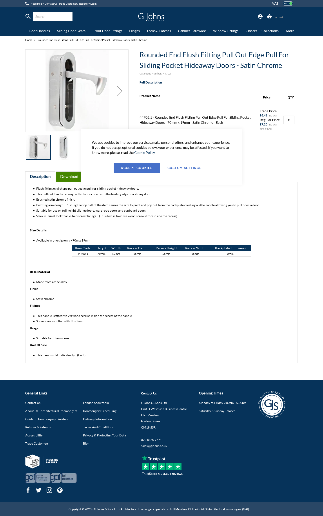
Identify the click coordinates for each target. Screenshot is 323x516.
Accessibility (34, 435)
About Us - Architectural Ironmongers (51, 411)
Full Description (151, 82)
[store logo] (151, 17)
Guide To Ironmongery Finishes (46, 419)
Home (29, 40)
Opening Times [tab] (211, 393)
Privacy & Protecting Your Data (104, 435)
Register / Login (88, 3)
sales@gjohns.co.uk (154, 446)
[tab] (260, 16)
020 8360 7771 (151, 440)
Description (40, 176)
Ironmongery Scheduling (99, 411)
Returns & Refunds (38, 427)
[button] (119, 91)
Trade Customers (37, 443)
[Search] (28, 16)
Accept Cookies (136, 168)
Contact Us (51, 3)
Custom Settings (184, 168)
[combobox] (53, 16)
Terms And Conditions (98, 427)
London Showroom (96, 403)
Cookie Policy (144, 152)
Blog (86, 443)
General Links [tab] (36, 393)
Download (69, 176)
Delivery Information (97, 419)
